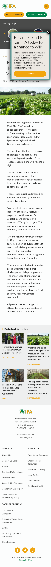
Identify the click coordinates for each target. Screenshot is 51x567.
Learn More (30, 74)
